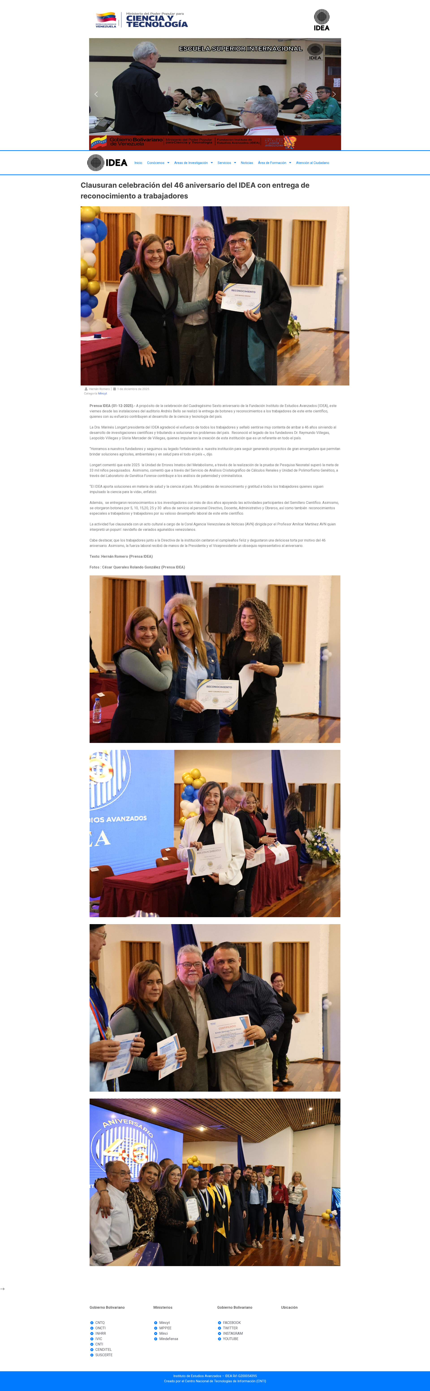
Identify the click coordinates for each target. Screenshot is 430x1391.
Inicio (138, 163)
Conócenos (155, 163)
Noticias (247, 163)
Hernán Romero (99, 389)
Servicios (224, 163)
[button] (96, 94)
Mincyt (102, 393)
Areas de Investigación (191, 163)
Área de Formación (272, 163)
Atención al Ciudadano (312, 163)
